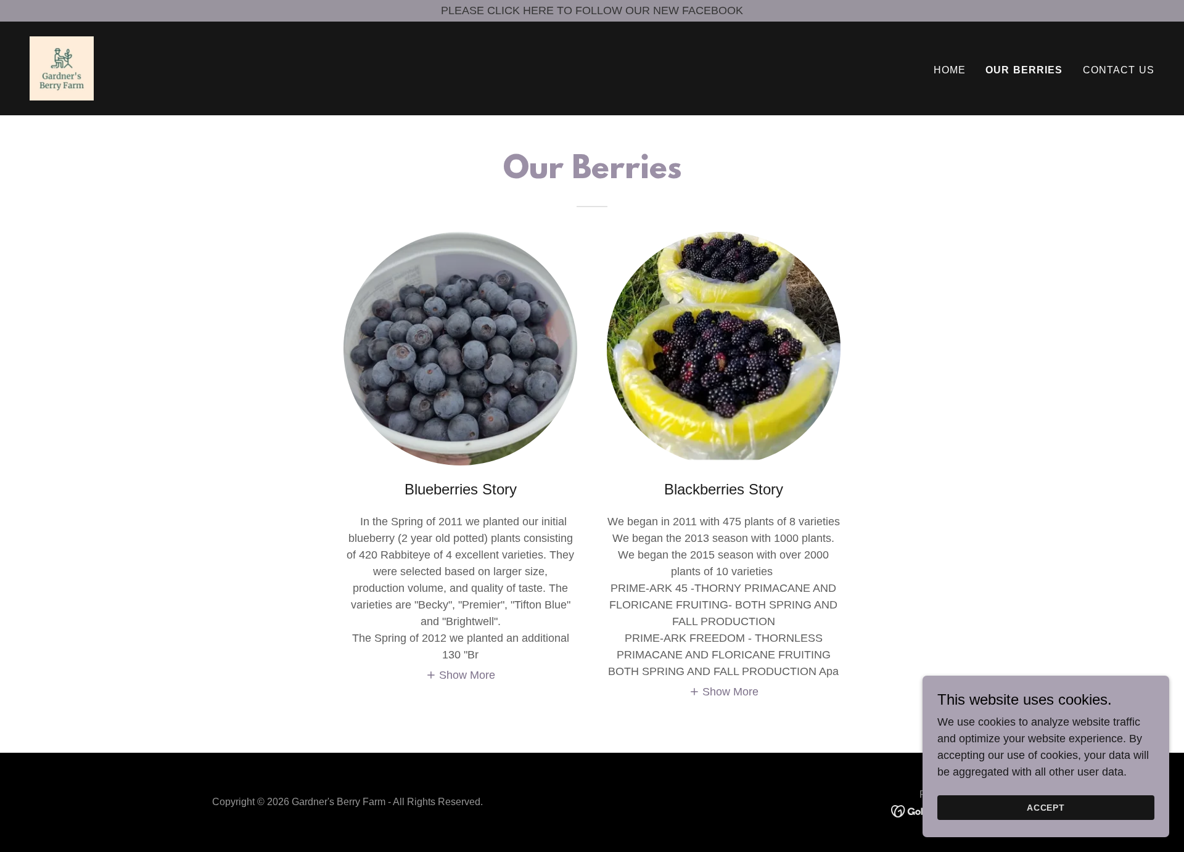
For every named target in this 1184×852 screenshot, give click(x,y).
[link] (62, 68)
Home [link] (950, 70)
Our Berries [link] (1024, 70)
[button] (461, 675)
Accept (1046, 808)
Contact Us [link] (1118, 70)
